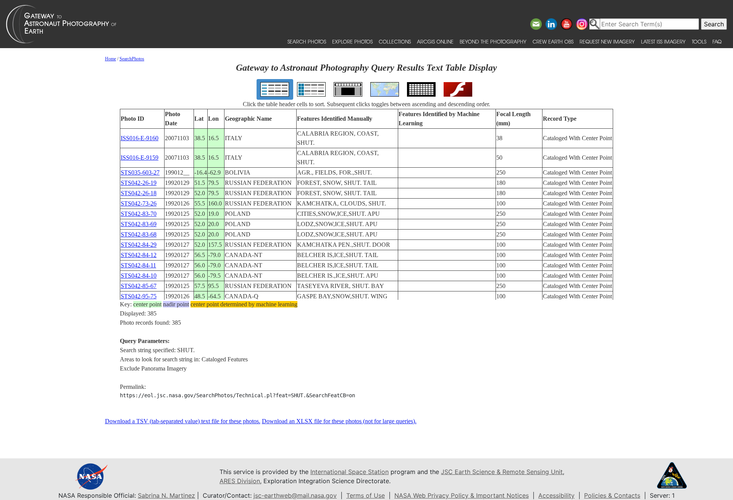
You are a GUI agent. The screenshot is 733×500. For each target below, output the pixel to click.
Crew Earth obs (553, 41)
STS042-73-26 (139, 203)
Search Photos (306, 41)
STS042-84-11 (138, 265)
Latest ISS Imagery (663, 41)
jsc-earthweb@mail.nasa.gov (295, 495)
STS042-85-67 (139, 286)
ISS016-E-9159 (139, 157)
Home (110, 58)
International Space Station (349, 472)
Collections (395, 41)
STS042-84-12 (139, 255)
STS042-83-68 (139, 234)
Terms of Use (365, 495)
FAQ (717, 41)
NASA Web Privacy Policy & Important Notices (461, 495)
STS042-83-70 (139, 213)
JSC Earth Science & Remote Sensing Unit (502, 472)
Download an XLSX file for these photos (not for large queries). (339, 421)
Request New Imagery (607, 41)
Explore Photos (352, 41)
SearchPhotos (131, 58)
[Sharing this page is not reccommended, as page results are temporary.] (364, 24)
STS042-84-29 (139, 244)
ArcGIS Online (435, 41)
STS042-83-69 (139, 224)
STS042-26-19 (139, 183)
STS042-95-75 (139, 296)
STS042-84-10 (139, 275)
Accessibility (556, 495)
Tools (699, 41)
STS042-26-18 (139, 193)
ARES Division (240, 481)
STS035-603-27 (140, 172)
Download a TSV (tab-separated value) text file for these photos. (182, 421)
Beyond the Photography (493, 41)
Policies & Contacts (612, 495)
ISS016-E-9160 (139, 138)
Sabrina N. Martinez (166, 495)
